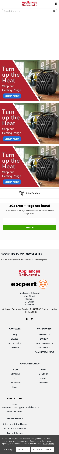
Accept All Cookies (42, 449)
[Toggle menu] (4, 4)
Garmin (43, 378)
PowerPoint (15, 382)
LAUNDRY (44, 338)
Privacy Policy (48, 444)
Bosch (15, 387)
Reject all (23, 449)
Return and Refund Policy (15, 424)
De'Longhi (43, 373)
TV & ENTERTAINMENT (44, 352)
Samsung (15, 373)
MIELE (43, 369)
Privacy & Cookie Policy (15, 428)
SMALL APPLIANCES (44, 343)
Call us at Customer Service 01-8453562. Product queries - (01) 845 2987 (29, 310)
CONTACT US (14, 398)
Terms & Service (15, 433)
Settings (8, 449)
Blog (15, 334)
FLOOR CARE (44, 347)
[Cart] (56, 4)
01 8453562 (18, 411)
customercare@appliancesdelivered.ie (20, 407)
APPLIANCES (44, 334)
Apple (15, 369)
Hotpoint (44, 382)
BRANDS (14, 338)
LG (15, 378)
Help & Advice (14, 343)
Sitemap (15, 347)
